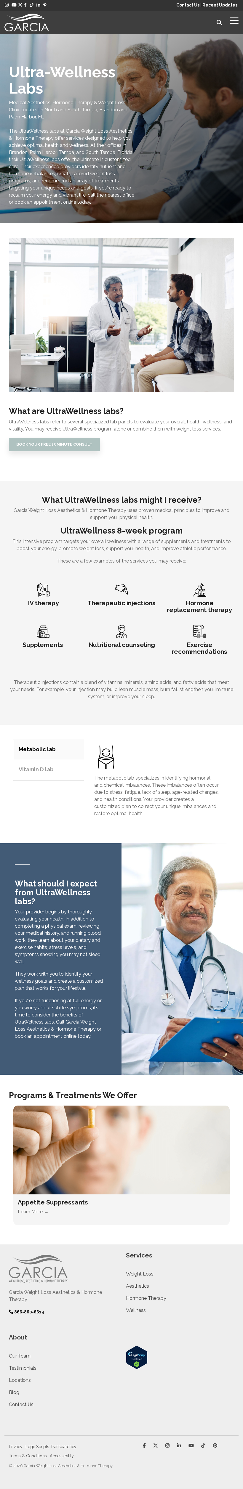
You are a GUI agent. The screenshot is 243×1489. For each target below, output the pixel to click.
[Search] (219, 22)
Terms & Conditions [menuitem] (28, 1455)
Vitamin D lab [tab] (36, 769)
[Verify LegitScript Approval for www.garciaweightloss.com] (137, 1366)
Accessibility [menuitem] (62, 1455)
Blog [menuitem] (14, 1392)
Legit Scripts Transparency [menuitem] (50, 1446)
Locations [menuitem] (20, 1380)
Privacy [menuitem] (16, 1446)
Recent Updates (219, 5)
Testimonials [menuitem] (22, 1368)
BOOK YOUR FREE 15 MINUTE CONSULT (54, 444)
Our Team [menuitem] (20, 1356)
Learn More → (33, 1212)
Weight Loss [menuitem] (140, 1274)
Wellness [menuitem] (136, 1310)
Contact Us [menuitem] (21, 1404)
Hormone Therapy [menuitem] (146, 1298)
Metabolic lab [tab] (37, 749)
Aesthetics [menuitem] (137, 1286)
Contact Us (187, 5)
